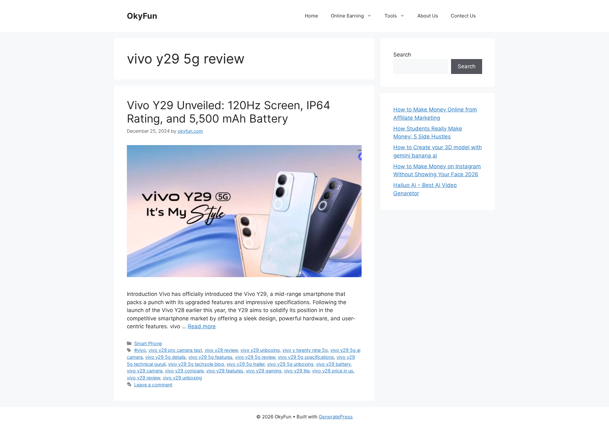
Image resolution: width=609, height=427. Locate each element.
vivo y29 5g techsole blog (196, 364)
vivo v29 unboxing (260, 350)
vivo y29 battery (333, 364)
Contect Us (463, 16)
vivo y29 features (224, 370)
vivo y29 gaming (263, 370)
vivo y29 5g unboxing (290, 364)
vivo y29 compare (184, 370)
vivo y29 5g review (255, 357)
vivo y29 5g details (165, 357)
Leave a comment (153, 384)
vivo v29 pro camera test (175, 350)
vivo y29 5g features (210, 357)
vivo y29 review (143, 377)
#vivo (140, 350)
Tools (390, 16)
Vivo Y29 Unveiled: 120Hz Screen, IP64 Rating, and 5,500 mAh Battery (228, 111)
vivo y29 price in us (332, 370)
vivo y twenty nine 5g (305, 350)
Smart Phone (148, 343)
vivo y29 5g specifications (306, 357)
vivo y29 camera (144, 370)
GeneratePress (336, 417)
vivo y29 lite (297, 370)
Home (311, 16)
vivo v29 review (221, 350)
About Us (427, 16)
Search (402, 54)
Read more (202, 326)
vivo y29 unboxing (182, 377)
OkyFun (142, 16)
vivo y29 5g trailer (245, 364)
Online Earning (347, 16)
